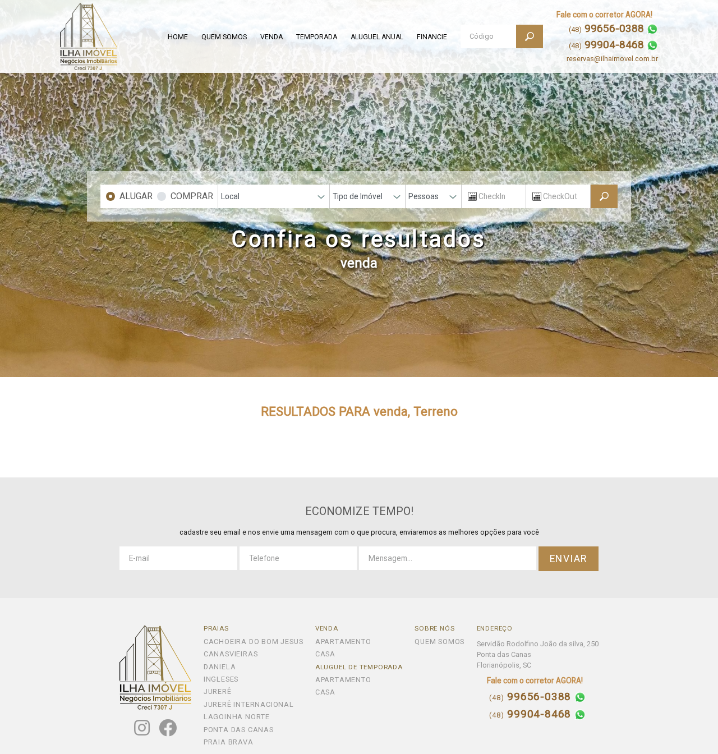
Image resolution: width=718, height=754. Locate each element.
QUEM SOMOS (224, 37)
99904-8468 (531, 714)
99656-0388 (531, 697)
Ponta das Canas (239, 730)
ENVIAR (569, 558)
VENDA (271, 37)
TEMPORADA (316, 37)
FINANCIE (432, 37)
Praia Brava (229, 742)
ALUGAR (136, 196)
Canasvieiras (231, 654)
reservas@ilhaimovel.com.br (612, 58)
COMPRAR (192, 196)
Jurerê (218, 692)
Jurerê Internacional (249, 705)
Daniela (220, 667)
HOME (178, 37)
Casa (325, 654)
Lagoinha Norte (237, 717)
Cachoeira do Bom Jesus (253, 642)
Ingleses (221, 679)
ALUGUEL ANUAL (377, 37)
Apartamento (343, 642)
